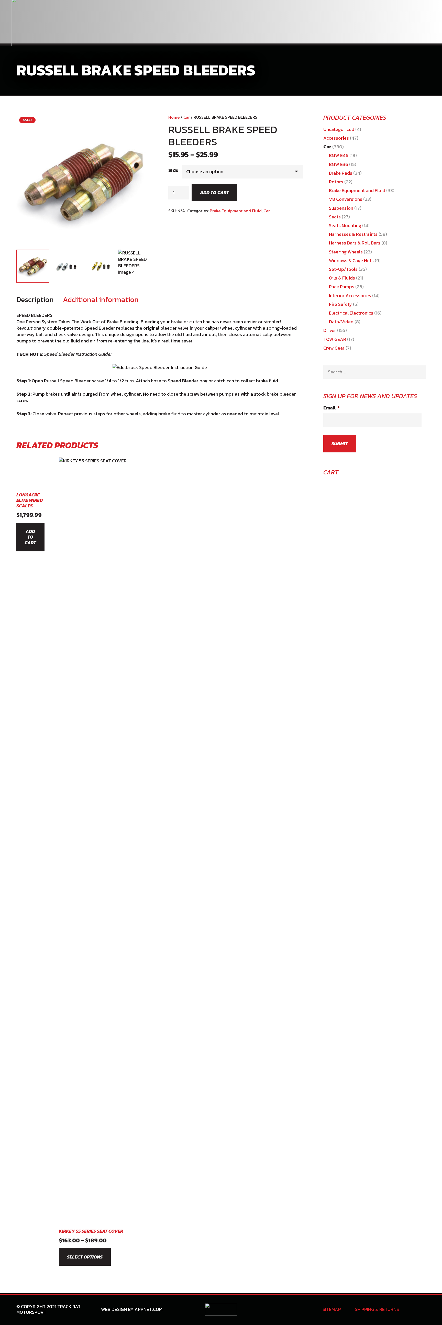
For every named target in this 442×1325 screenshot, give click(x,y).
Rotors (336, 181)
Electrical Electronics (351, 312)
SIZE (173, 170)
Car (186, 117)
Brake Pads (340, 173)
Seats (335, 216)
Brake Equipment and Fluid (236, 211)
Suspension (341, 208)
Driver (329, 330)
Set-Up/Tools (343, 269)
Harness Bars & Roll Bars (354, 242)
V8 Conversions (345, 199)
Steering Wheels (346, 251)
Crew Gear (334, 347)
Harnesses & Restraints (353, 234)
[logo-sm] (221, 1309)
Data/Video (341, 321)
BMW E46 (338, 155)
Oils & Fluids (342, 277)
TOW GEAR (334, 339)
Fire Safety (340, 304)
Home (174, 117)
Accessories (336, 138)
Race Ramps (341, 286)
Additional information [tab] (101, 299)
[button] (141, 123)
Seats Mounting (345, 225)
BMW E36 (338, 164)
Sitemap (332, 1309)
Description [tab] (35, 299)
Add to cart (214, 192)
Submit (340, 443)
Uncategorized (338, 129)
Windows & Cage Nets (351, 260)
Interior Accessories (350, 295)
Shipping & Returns (377, 1309)
